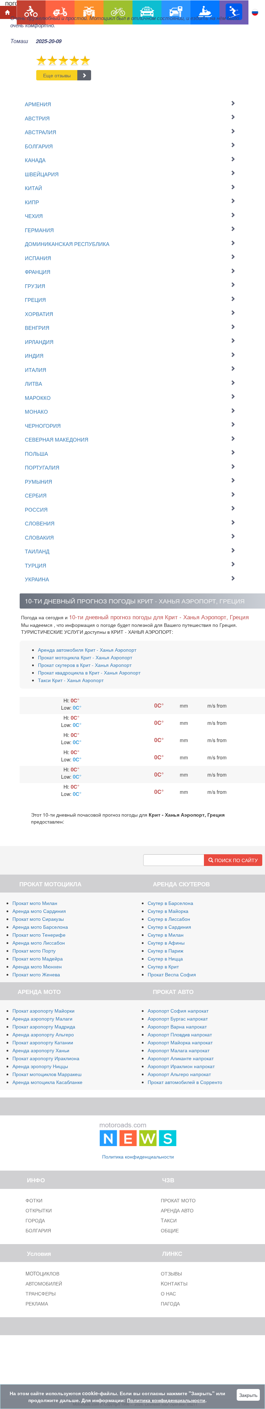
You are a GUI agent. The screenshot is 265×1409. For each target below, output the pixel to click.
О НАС (168, 1293)
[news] (138, 1133)
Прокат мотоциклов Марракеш (46, 1074)
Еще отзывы (57, 75)
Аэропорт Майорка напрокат (180, 1042)
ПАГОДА (170, 1303)
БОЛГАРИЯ (38, 1230)
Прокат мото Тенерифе (39, 934)
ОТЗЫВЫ (171, 1273)
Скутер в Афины (166, 942)
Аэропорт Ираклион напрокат (181, 1066)
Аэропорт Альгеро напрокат (179, 1074)
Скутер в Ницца (165, 958)
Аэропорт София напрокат (178, 1010)
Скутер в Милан (166, 934)
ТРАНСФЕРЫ (41, 1293)
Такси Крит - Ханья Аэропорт (71, 680)
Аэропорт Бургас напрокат (178, 1018)
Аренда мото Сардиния (39, 910)
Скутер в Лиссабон (169, 918)
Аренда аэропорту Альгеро (43, 1034)
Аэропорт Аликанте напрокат (181, 1058)
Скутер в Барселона (170, 902)
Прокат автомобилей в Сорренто (185, 1081)
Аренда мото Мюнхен (37, 966)
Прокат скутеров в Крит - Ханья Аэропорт (84, 664)
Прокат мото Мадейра (37, 958)
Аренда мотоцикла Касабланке (47, 1081)
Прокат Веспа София (172, 974)
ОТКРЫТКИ (39, 1210)
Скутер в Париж (165, 950)
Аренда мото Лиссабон (38, 942)
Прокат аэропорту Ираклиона (45, 1058)
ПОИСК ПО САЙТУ (235, 860)
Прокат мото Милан (34, 902)
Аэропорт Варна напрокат (177, 1026)
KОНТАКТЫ (174, 1283)
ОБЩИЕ (170, 1230)
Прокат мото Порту (34, 950)
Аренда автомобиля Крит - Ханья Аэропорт (87, 649)
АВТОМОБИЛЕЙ (44, 1283)
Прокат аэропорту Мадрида (43, 1026)
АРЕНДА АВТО (177, 1210)
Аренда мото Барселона (40, 926)
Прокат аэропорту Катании (42, 1042)
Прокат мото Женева (36, 974)
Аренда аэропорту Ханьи (40, 1050)
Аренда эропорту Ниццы (40, 1066)
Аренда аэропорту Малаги (42, 1018)
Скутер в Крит (163, 966)
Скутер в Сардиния (169, 926)
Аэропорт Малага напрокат (178, 1050)
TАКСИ (169, 1220)
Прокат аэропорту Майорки (43, 1010)
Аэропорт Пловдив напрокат (180, 1034)
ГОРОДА (35, 1220)
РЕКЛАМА (37, 1303)
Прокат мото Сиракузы (38, 918)
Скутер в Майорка (168, 910)
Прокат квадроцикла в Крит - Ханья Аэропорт (89, 672)
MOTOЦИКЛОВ (42, 1273)
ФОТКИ (34, 1200)
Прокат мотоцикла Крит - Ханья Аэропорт (85, 657)
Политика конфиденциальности (138, 1156)
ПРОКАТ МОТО (178, 1200)
